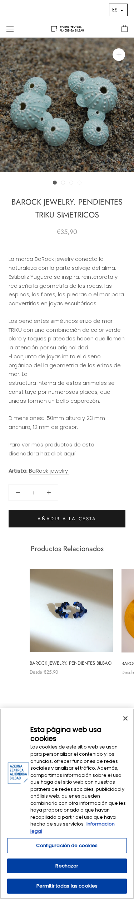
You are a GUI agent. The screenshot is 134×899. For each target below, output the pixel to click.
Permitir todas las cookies (67, 886)
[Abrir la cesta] (124, 28)
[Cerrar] (125, 718)
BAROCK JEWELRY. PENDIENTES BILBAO (70, 663)
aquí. (70, 453)
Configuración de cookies (67, 845)
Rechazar (66, 865)
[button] (118, 10)
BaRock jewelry (49, 470)
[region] (67, 803)
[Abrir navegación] (10, 29)
